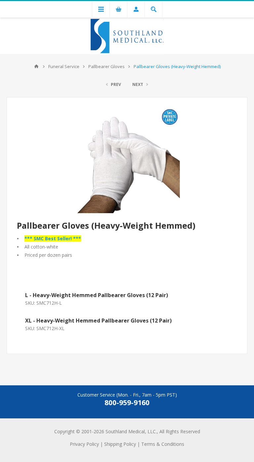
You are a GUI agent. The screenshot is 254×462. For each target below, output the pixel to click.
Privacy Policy (84, 444)
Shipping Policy (120, 444)
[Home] (36, 66)
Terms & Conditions (162, 444)
